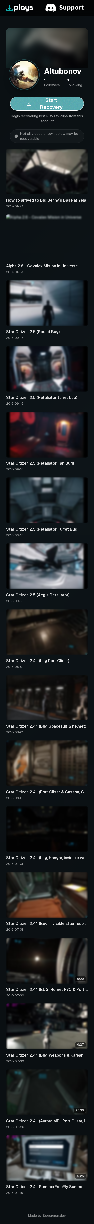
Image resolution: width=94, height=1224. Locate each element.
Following (74, 82)
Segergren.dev (54, 1215)
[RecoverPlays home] (20, 8)
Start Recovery (51, 103)
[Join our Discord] (66, 8)
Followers (52, 82)
